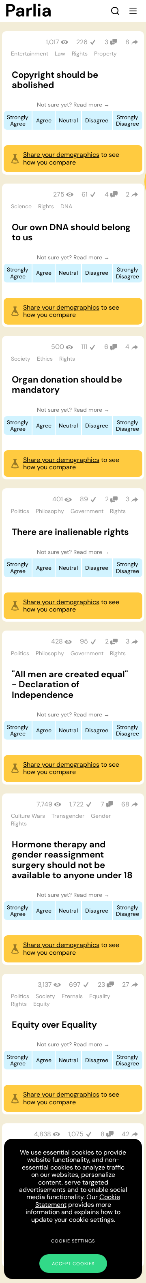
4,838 (42, 1134)
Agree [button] (44, 120)
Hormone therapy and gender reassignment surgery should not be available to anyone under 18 (72, 859)
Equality (99, 996)
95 (84, 641)
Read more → (91, 104)
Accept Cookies (73, 1263)
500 (57, 346)
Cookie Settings (73, 1241)
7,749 (44, 804)
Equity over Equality (54, 1025)
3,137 (45, 984)
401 (57, 499)
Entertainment (29, 53)
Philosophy (50, 511)
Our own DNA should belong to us (71, 232)
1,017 (52, 42)
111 (84, 346)
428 (57, 641)
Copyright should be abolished (55, 80)
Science (21, 206)
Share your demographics (61, 154)
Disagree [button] (96, 120)
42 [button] (125, 1134)
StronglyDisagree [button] (127, 120)
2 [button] (127, 194)
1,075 (76, 1134)
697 (75, 984)
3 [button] (127, 499)
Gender (101, 816)
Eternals (72, 996)
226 (82, 42)
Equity (41, 1004)
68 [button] (125, 804)
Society (20, 358)
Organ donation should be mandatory (67, 385)
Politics (20, 511)
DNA (66, 206)
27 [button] (125, 984)
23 (101, 984)
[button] (115, 11)
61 (85, 194)
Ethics (45, 358)
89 (84, 499)
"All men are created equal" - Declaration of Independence (70, 684)
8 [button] (127, 42)
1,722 (76, 804)
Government (87, 511)
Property (105, 53)
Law (60, 53)
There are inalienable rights (70, 532)
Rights (80, 53)
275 (58, 194)
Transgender (68, 816)
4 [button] (127, 346)
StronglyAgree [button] (17, 120)
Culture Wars (28, 816)
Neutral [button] (68, 120)
